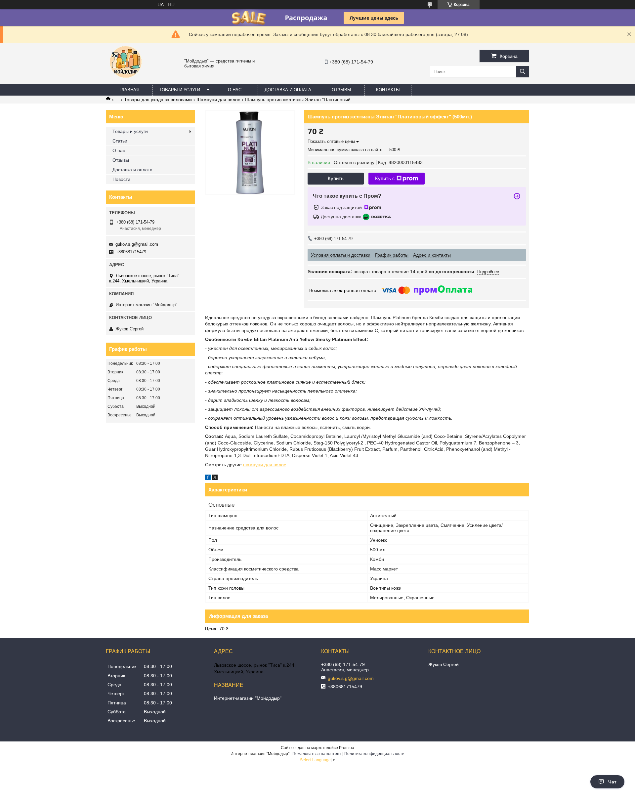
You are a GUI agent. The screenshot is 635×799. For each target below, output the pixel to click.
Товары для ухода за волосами (158, 99)
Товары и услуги (179, 89)
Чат (612, 781)
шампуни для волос (264, 464)
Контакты (388, 89)
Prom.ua (346, 747)
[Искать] (522, 71)
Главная (129, 89)
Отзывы (341, 89)
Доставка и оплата (288, 89)
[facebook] (208, 478)
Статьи (119, 141)
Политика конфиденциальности (374, 753)
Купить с (385, 178)
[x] (215, 478)
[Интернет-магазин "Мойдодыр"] (126, 81)
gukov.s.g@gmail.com (136, 244)
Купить (336, 178)
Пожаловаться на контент (316, 753)
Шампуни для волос (218, 99)
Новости (121, 179)
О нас (234, 89)
